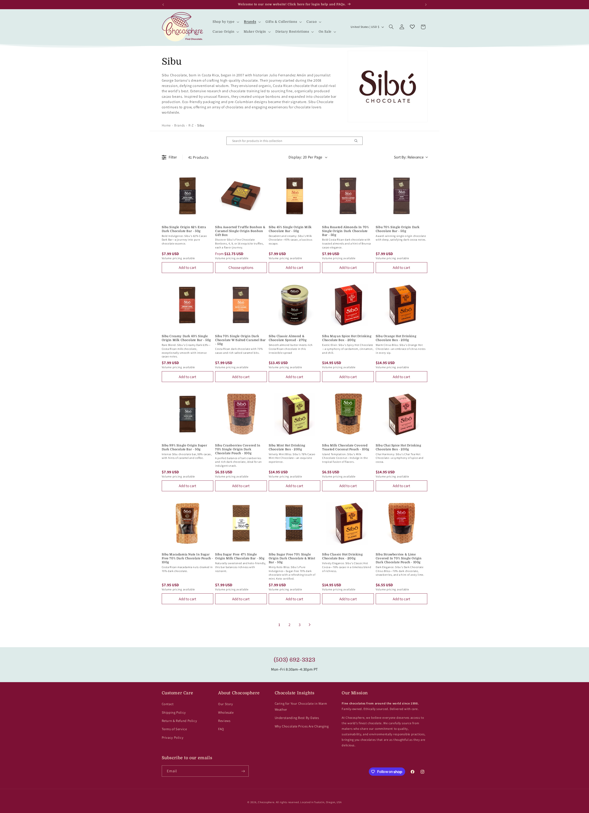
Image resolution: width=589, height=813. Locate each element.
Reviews (224, 720)
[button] (225, 22)
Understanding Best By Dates (297, 717)
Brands (179, 125)
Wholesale (226, 712)
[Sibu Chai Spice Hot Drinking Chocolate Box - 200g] (401, 414)
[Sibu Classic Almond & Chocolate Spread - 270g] (294, 305)
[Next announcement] (426, 4)
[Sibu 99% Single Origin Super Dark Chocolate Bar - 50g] (188, 414)
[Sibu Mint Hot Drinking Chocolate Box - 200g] (294, 414)
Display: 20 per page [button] (305, 157)
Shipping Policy (174, 712)
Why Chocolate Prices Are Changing (302, 726)
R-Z (191, 125)
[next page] (309, 624)
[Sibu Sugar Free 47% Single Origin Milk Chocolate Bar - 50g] (241, 523)
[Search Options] (358, 141)
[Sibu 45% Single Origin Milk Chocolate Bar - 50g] (294, 196)
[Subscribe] (243, 771)
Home (166, 125)
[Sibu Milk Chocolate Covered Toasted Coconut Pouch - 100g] (348, 414)
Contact (168, 704)
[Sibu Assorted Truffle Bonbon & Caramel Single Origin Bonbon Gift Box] (241, 196)
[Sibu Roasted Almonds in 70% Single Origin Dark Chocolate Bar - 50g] (348, 196)
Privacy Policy (173, 737)
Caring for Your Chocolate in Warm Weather (301, 706)
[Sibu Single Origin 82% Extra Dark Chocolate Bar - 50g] (188, 196)
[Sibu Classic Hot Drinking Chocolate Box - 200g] (348, 523)
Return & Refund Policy (179, 720)
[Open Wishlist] (412, 27)
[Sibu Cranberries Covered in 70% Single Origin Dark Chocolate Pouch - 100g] (241, 414)
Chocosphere (266, 802)
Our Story (225, 704)
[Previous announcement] (163, 4)
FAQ (221, 729)
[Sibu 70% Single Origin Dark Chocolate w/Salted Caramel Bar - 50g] (241, 305)
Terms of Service (174, 729)
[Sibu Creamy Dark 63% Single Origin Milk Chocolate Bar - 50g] (188, 305)
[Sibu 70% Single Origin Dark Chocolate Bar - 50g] (401, 196)
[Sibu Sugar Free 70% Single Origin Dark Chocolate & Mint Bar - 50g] (294, 523)
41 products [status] (198, 157)
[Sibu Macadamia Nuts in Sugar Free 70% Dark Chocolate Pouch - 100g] (188, 523)
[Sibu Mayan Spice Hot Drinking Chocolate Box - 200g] (348, 305)
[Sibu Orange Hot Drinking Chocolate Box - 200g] (401, 305)
